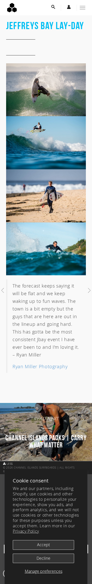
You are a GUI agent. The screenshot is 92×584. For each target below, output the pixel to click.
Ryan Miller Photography (40, 366)
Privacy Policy (26, 531)
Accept (43, 544)
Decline (43, 558)
